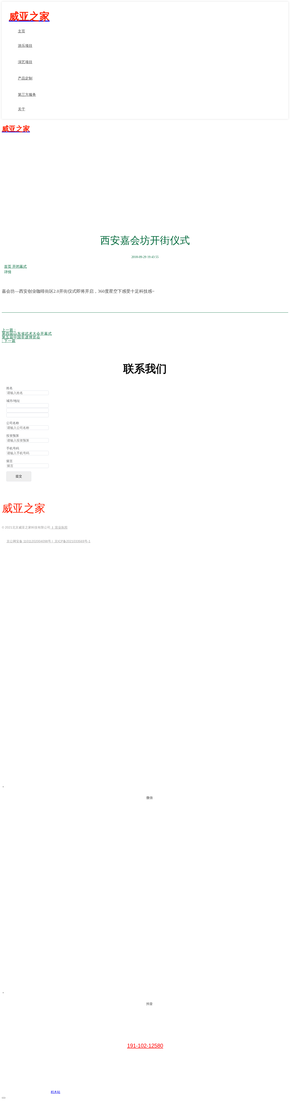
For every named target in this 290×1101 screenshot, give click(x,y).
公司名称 (12, 423)
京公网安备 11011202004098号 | (31, 541)
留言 (9, 461)
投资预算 (12, 435)
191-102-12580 (145, 1046)
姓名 (9, 388)
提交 (19, 476)
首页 (8, 266)
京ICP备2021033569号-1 (72, 541)
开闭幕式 (19, 266)
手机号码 (12, 448)
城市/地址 (13, 401)
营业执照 (61, 527)
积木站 (55, 1092)
